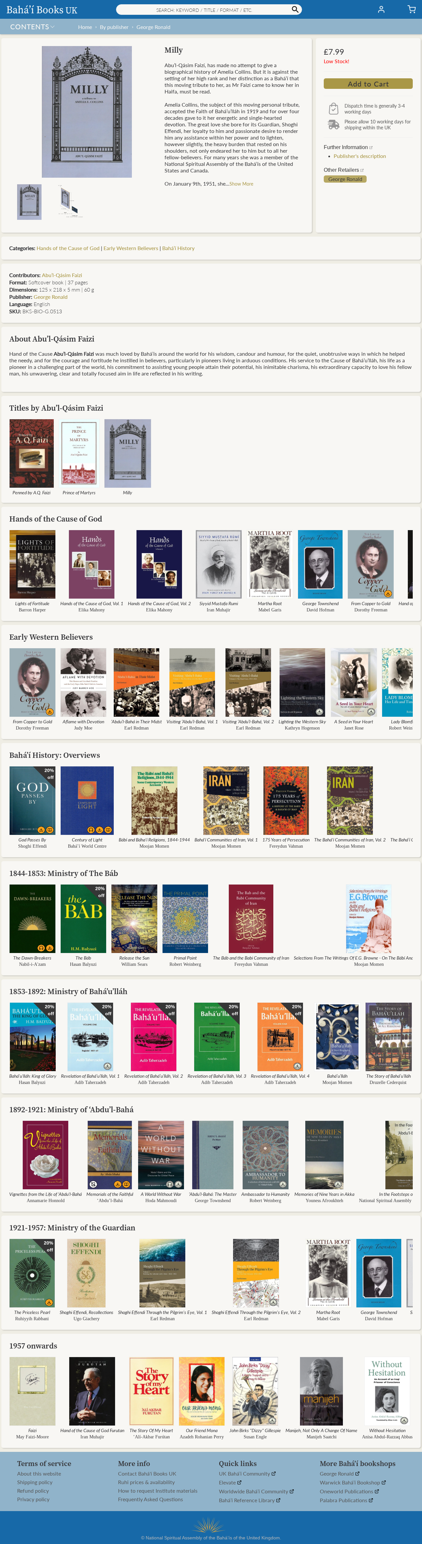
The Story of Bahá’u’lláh (388, 1075)
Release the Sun (134, 957)
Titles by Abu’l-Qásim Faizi (56, 407)
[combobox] (209, 9)
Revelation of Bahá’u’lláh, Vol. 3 (217, 1075)
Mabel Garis (269, 609)
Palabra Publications (344, 1500)
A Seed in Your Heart (353, 721)
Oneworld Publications (347, 1491)
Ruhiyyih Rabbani (32, 1318)
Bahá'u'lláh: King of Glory (32, 1075)
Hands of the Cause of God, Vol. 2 (159, 603)
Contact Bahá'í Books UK (147, 1473)
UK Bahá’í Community (245, 1474)
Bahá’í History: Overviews (54, 755)
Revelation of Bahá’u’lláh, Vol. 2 (153, 1075)
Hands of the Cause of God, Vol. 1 (91, 603)
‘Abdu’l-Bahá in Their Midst (136, 721)
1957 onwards (33, 1345)
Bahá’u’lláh (337, 1075)
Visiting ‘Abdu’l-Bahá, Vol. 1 (192, 721)
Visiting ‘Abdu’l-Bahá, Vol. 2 (248, 721)
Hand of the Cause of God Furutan (92, 1430)
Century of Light (87, 839)
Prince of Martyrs (79, 492)
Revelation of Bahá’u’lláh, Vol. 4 (280, 1075)
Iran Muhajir (218, 609)
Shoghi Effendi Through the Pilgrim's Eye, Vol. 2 (256, 1312)
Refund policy (33, 1490)
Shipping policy (34, 1482)
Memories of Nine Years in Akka (324, 1194)
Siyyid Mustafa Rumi (218, 603)
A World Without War (161, 1194)
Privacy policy (33, 1499)
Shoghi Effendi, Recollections (86, 1312)
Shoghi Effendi (32, 846)
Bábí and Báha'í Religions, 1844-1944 (154, 839)
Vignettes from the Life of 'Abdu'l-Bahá (45, 1194)
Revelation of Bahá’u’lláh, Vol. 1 (90, 1075)
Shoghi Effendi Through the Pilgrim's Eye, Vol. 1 (162, 1312)
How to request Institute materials (157, 1490)
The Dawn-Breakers (32, 957)
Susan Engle (255, 1436)
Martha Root (270, 603)
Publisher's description (360, 156)
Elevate (228, 1482)
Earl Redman (136, 728)
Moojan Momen (154, 846)
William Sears (134, 964)
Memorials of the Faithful (109, 1194)
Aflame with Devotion (83, 721)
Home (85, 27)
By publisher (114, 27)
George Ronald (153, 27)
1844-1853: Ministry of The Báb (63, 873)
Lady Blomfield (405, 721)
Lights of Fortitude (32, 603)
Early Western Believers (131, 248)
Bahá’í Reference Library (247, 1500)
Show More (241, 183)
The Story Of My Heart (151, 1430)
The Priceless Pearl (32, 1312)
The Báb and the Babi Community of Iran (251, 957)
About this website (39, 1473)
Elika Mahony (91, 609)
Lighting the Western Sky (302, 721)
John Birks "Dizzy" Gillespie (255, 1430)
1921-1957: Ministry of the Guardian (72, 1227)
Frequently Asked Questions (150, 1499)
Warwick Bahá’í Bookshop (350, 1482)
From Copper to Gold (370, 603)
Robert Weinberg (405, 728)
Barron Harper (32, 609)
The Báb (83, 957)
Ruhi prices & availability (146, 1482)
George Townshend (320, 603)
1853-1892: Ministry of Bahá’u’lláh (68, 991)
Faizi (32, 1430)
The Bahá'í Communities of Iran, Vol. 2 (350, 839)
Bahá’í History (178, 248)
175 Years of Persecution (286, 839)
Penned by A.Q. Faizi (31, 492)
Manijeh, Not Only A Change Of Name (321, 1430)
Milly (127, 492)
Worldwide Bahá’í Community (254, 1491)
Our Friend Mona (202, 1430)
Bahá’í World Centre (87, 846)
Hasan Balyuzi (83, 964)
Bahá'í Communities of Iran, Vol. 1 (226, 839)
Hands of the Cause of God (68, 248)
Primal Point (185, 957)
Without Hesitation (387, 1430)
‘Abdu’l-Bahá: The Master (213, 1194)
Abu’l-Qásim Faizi (62, 275)
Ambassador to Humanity (265, 1194)
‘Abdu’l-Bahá (110, 1200)
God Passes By (32, 839)
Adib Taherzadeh (90, 1082)
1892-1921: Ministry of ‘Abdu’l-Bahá (71, 1109)
